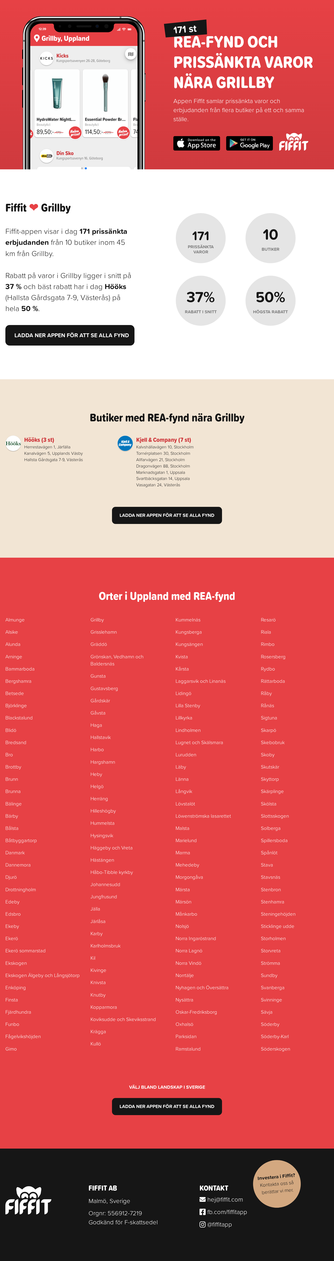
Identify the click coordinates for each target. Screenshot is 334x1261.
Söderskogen (275, 1048)
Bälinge (13, 803)
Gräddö (98, 644)
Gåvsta (98, 712)
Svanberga (273, 987)
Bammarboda (20, 668)
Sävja (267, 1011)
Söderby (270, 1024)
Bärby (11, 815)
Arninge (13, 656)
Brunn (11, 778)
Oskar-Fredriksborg (196, 1011)
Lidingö (183, 693)
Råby (266, 693)
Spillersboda (274, 840)
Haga (96, 724)
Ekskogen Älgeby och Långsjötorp (42, 975)
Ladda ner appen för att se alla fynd (71, 335)
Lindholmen (188, 730)
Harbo (97, 749)
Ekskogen (16, 962)
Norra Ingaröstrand (196, 938)
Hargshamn (102, 761)
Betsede (14, 693)
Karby (96, 933)
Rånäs (267, 705)
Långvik (184, 791)
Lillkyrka (184, 717)
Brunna (13, 791)
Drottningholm (20, 889)
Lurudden (186, 754)
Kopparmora (103, 1006)
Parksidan (186, 1036)
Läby (181, 766)
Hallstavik (100, 737)
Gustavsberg (104, 688)
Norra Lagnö (189, 950)
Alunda (13, 644)
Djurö (11, 876)
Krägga (98, 1031)
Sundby (269, 975)
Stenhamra (272, 901)
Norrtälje (185, 975)
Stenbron (271, 889)
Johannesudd (105, 884)
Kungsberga (189, 631)
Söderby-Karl (275, 1036)
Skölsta (269, 803)
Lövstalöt (185, 803)
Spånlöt (269, 852)
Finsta (11, 999)
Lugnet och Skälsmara (199, 742)
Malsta (182, 828)
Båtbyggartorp (21, 840)
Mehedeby (187, 864)
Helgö (97, 786)
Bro (9, 754)
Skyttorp (270, 778)
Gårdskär (100, 700)
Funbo (12, 1024)
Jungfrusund (103, 896)
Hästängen (102, 859)
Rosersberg (273, 656)
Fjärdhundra (18, 1011)
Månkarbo (186, 913)
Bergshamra (18, 680)
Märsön (183, 901)
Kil (92, 957)
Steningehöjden (278, 913)
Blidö (10, 730)
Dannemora (18, 864)
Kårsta (182, 668)
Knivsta (98, 982)
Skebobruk (273, 742)
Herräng (99, 798)
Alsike (11, 631)
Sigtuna (269, 717)
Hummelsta (102, 822)
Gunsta (98, 675)
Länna (182, 778)
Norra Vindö (188, 962)
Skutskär (270, 766)
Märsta (183, 889)
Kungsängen (189, 644)
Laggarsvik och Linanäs (201, 680)
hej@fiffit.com (224, 1199)
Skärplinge (272, 791)
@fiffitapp (219, 1224)
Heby (96, 774)
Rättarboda (273, 680)
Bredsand (15, 742)
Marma (183, 852)
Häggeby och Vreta (111, 847)
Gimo (11, 1048)
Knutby (98, 994)
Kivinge (98, 970)
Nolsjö (182, 926)
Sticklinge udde (277, 926)
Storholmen (273, 938)
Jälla (95, 908)
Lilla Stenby (188, 705)
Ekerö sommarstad (25, 950)
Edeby (12, 901)
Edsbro (13, 913)
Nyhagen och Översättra (202, 987)
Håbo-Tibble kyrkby (111, 872)
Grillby (97, 619)
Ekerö (11, 938)
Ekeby (12, 926)
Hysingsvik (101, 835)
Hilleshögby (103, 810)
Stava (267, 864)
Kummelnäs (188, 619)
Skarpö (268, 730)
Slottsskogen (275, 815)
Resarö (268, 619)
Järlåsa (98, 921)
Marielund (186, 840)
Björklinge (16, 705)
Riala (266, 631)
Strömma (270, 962)
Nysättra (184, 999)
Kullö (95, 1043)
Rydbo (268, 668)
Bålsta (12, 828)
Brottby (13, 766)
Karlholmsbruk (105, 945)
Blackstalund (19, 717)
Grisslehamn (103, 631)
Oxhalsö (184, 1024)
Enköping (15, 987)
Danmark (15, 852)
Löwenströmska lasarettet (203, 815)
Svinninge (271, 999)
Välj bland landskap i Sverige (167, 1087)
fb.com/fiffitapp (226, 1211)
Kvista (182, 656)
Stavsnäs (270, 876)
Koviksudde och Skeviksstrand (123, 1019)
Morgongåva (189, 876)
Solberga (271, 828)
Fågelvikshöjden (23, 1036)
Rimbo (268, 644)
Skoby (268, 754)
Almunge (15, 619)
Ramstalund (188, 1048)
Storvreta (271, 950)
